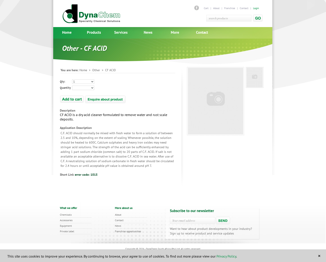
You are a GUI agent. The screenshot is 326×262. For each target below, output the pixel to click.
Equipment (66, 225)
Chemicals (66, 214)
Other (96, 70)
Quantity (65, 88)
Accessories (66, 220)
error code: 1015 (86, 175)
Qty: (62, 81)
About (216, 8)
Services (121, 32)
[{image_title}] (254, 77)
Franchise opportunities (128, 231)
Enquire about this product (105, 99)
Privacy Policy (226, 256)
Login (256, 8)
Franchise (229, 8)
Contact (244, 8)
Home (67, 32)
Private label (67, 231)
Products (94, 32)
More (175, 32)
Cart (206, 8)
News (148, 32)
